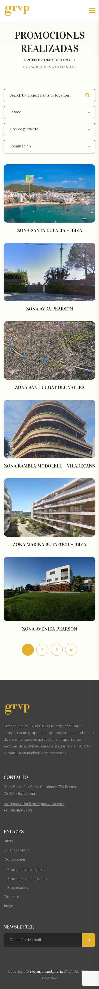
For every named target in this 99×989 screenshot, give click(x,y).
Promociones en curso (26, 870)
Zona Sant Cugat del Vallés (49, 387)
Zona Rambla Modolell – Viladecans (49, 466)
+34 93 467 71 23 (18, 811)
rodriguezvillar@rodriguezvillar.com (34, 804)
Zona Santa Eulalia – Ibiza (49, 230)
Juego (8, 906)
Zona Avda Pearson (49, 309)
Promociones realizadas (27, 879)
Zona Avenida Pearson (49, 629)
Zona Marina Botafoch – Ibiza (49, 544)
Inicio (8, 841)
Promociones (15, 859)
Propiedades (17, 888)
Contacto (11, 897)
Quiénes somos (16, 850)
